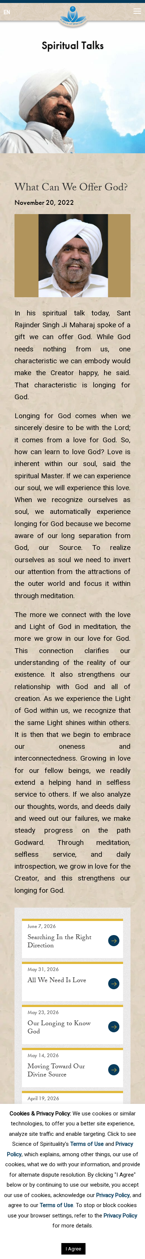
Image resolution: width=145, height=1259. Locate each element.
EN (7, 12)
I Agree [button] (73, 1249)
